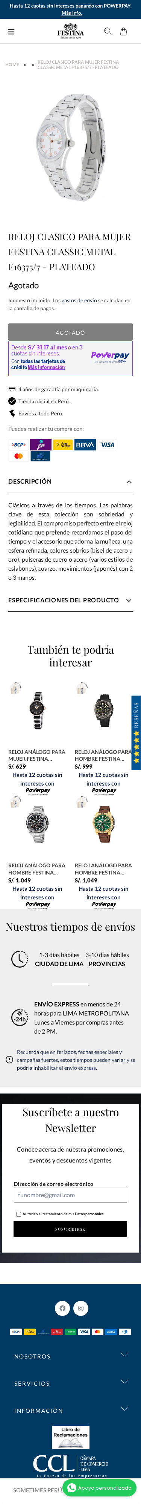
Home (12, 64)
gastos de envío (79, 300)
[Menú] (11, 31)
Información (38, 1410)
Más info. (72, 13)
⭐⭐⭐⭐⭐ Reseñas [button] (136, 733)
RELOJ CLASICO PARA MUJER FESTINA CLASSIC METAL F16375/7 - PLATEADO (78, 65)
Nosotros (32, 1356)
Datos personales (88, 1213)
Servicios (32, 1383)
